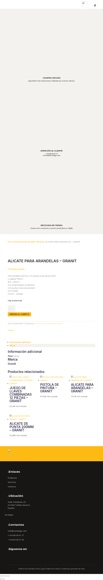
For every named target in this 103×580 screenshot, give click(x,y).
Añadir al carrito (19, 314)
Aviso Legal (40, 569)
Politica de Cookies (53, 569)
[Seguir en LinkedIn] (23, 556)
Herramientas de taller (24, 242)
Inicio (10, 242)
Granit (10, 330)
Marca (12, 345)
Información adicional (20, 342)
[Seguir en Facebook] (10, 556)
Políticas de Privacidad (26, 569)
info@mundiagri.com (17, 531)
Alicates (40, 242)
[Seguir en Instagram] (16, 556)
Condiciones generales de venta (73, 569)
